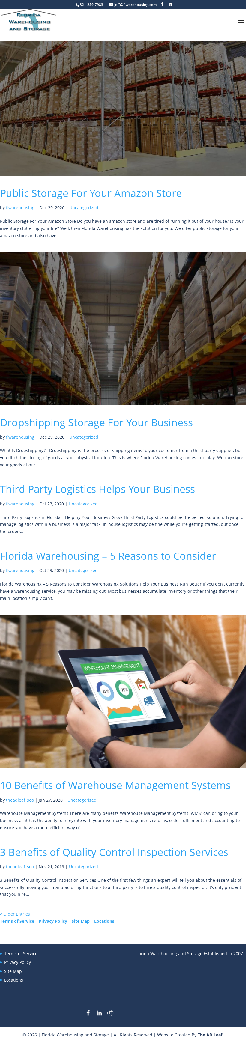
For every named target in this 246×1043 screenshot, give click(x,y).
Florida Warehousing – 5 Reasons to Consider (108, 556)
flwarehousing (20, 207)
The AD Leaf (210, 1035)
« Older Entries (15, 914)
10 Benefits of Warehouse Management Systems (115, 785)
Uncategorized (83, 207)
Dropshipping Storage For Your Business (96, 422)
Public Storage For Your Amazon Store (91, 193)
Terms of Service (17, 921)
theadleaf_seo (20, 800)
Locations (104, 921)
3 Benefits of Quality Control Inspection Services (114, 852)
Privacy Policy (53, 921)
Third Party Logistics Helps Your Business (97, 489)
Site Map (81, 921)
